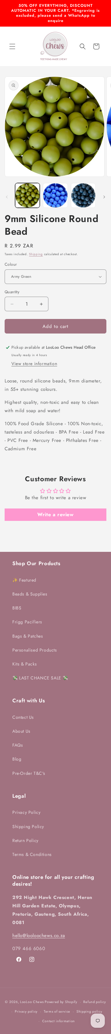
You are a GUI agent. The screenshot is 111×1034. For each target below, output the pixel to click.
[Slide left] (7, 197)
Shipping (36, 254)
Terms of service (57, 1011)
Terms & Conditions (32, 854)
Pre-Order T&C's (28, 773)
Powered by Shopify (61, 1001)
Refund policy (94, 1001)
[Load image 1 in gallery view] (27, 195)
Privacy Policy (26, 812)
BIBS (16, 608)
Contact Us (23, 717)
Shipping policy (89, 1011)
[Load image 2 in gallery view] (55, 195)
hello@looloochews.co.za (38, 935)
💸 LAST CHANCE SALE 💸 (40, 678)
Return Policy (25, 840)
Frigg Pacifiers (27, 622)
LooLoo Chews (31, 1001)
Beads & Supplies (29, 594)
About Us (21, 731)
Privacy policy (26, 1011)
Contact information (58, 1021)
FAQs (17, 745)
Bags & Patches (27, 636)
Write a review (55, 514)
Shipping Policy (28, 826)
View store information (34, 363)
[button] (12, 46)
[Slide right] (104, 197)
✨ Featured (24, 580)
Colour (11, 264)
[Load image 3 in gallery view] (83, 195)
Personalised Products (34, 650)
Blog (16, 759)
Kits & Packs (24, 664)
